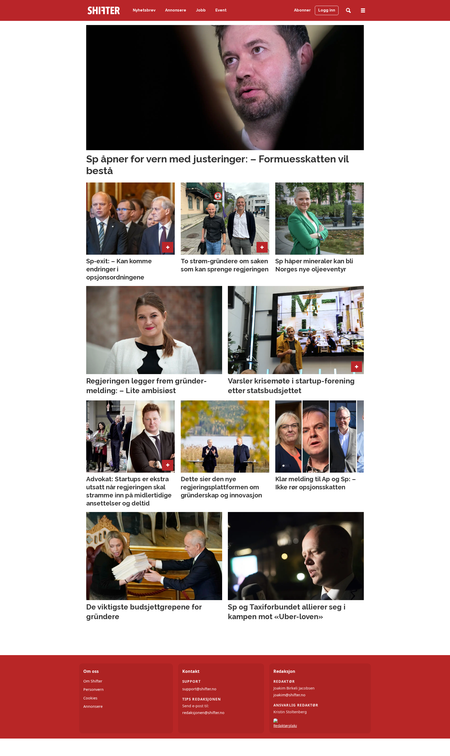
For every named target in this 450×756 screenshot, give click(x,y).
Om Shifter (92, 681)
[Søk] (348, 10)
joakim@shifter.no (289, 694)
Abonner (302, 10)
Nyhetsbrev (144, 10)
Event (221, 10)
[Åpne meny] (363, 11)
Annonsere (175, 10)
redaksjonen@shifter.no (203, 712)
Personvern (93, 689)
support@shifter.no (199, 688)
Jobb (201, 10)
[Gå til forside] (104, 10)
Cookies (90, 698)
